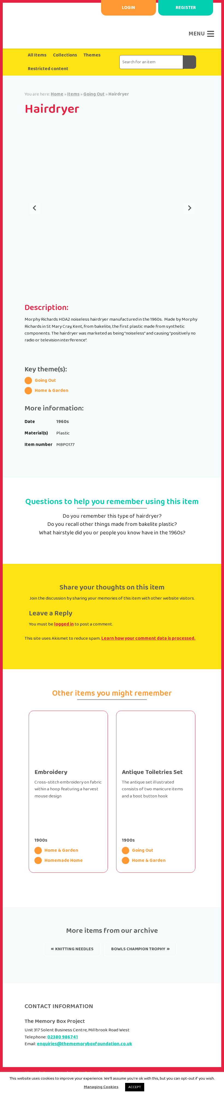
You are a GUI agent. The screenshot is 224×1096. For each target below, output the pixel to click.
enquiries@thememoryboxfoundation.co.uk (84, 1044)
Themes (92, 55)
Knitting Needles (74, 949)
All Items (37, 55)
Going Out (94, 94)
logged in (64, 624)
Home (57, 94)
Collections (65, 55)
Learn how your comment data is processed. (148, 638)
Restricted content (48, 69)
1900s (40, 840)
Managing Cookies (101, 1087)
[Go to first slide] (189, 208)
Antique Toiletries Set (152, 772)
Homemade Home (64, 860)
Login (128, 8)
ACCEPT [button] (134, 1087)
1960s (62, 422)
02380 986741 (62, 1037)
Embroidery (50, 772)
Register (186, 8)
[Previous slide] (34, 208)
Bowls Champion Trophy (138, 949)
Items (73, 94)
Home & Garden (51, 390)
